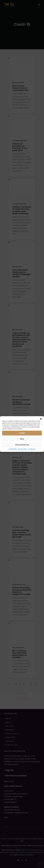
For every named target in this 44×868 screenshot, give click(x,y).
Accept (22, 433)
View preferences (22, 445)
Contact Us (31, 449)
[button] (41, 419)
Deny (22, 439)
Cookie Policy (13, 449)
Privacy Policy (22, 449)
